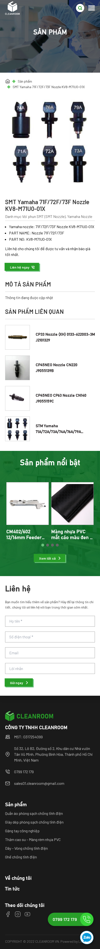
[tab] (42, 545)
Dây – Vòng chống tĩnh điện (26, 848)
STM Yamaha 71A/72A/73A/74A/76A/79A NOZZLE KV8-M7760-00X (58, 432)
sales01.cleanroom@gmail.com (39, 783)
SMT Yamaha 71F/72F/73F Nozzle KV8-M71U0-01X (49, 87)
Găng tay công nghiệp (22, 830)
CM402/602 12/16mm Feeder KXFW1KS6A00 (24, 537)
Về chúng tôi (18, 878)
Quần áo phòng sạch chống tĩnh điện (34, 813)
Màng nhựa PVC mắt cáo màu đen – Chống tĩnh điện (71, 537)
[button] (22, 267)
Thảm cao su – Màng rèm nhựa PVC (33, 839)
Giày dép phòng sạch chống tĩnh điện (34, 822)
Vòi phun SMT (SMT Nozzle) (44, 216)
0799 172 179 (24, 771)
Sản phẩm (25, 81)
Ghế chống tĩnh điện (21, 857)
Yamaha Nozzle (79, 216)
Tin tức (12, 889)
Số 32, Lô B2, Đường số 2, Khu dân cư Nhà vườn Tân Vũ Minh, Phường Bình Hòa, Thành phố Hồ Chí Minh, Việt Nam (53, 754)
